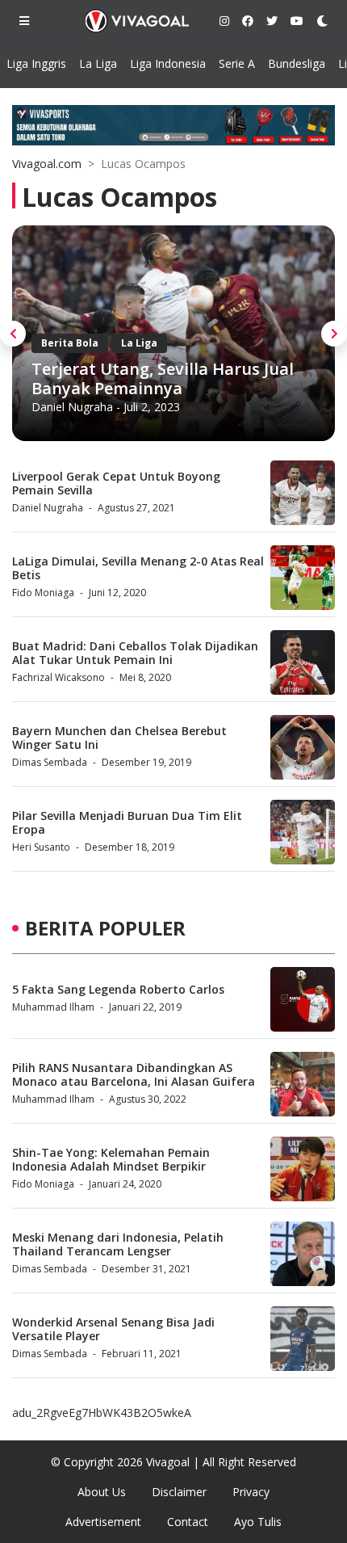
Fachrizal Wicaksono (58, 677)
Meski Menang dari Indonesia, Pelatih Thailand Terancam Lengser (118, 1244)
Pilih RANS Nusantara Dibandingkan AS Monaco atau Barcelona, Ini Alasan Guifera (133, 1074)
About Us (101, 1491)
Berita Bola (69, 343)
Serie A (237, 63)
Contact (187, 1521)
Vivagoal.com (47, 163)
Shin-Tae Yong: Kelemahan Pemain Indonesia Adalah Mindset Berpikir (111, 1159)
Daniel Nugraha (72, 406)
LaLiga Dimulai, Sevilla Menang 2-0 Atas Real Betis (138, 567)
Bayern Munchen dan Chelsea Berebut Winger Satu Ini (119, 737)
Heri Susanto (41, 847)
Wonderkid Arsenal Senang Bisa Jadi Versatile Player (113, 1328)
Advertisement (103, 1521)
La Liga (98, 63)
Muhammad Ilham (53, 1007)
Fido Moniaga (43, 592)
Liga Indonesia (168, 63)
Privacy (251, 1491)
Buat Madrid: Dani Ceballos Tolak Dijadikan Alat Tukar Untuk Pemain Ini (135, 652)
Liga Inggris (36, 63)
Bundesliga (296, 63)
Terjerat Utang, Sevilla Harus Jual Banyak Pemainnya (162, 378)
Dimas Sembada (49, 762)
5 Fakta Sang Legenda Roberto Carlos (118, 989)
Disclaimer (179, 1491)
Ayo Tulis (258, 1521)
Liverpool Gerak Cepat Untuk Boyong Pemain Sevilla (116, 483)
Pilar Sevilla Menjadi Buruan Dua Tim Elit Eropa (127, 822)
